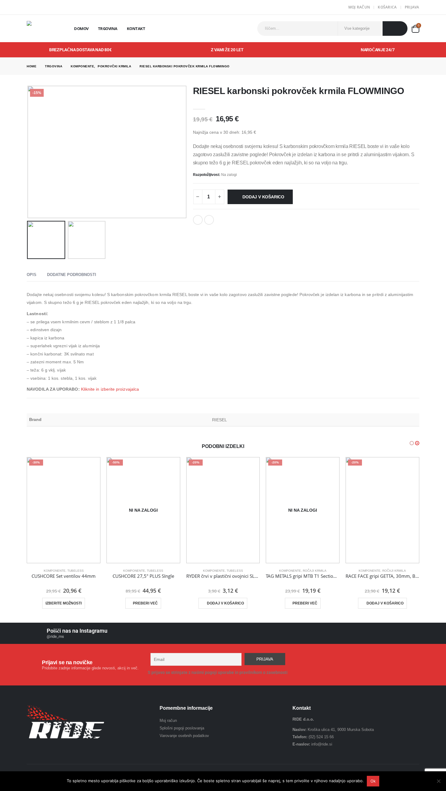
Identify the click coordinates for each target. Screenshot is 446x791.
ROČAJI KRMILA (314, 570)
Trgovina (107, 28)
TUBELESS (75, 570)
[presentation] (28, 152)
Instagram (414, 664)
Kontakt (136, 28)
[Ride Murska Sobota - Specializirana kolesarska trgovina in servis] (43, 28)
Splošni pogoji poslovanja (182, 728)
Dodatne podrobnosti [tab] (71, 274)
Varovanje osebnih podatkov (184, 735)
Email (209, 220)
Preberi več (145, 603)
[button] (411, 443)
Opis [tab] (31, 274)
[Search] (395, 28)
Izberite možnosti (64, 603)
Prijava (412, 7)
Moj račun (359, 7)
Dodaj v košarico (263, 196)
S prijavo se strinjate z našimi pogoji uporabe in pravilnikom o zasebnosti (218, 672)
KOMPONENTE (55, 570)
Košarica (387, 7)
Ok (373, 781)
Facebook (198, 220)
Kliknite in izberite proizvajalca (110, 389)
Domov (81, 28)
